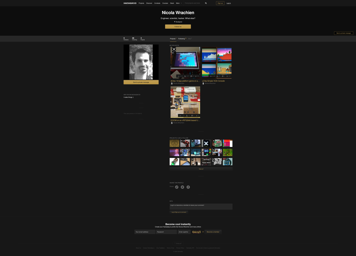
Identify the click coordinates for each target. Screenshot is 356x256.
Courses (165, 3)
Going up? (179, 243)
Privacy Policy (180, 248)
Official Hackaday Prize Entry (184, 141)
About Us (138, 248)
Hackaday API (190, 248)
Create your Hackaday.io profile (165, 227)
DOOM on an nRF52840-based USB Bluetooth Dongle (193, 120)
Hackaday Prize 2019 (174, 49)
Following (182, 38)
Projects (141, 3)
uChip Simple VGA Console (213, 80)
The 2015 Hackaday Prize (182, 141)
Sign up (220, 3)
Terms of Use (170, 248)
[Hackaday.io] (130, 3)
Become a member (213, 232)
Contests (157, 3)
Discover (149, 3)
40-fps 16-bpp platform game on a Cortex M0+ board (192, 80)
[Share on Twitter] (183, 186)
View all (201, 169)
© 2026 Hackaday (178, 251)
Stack (172, 3)
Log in (229, 3)
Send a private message (344, 33)
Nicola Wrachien (178, 83)
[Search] (206, 3)
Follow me (178, 27)
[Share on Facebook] (188, 186)
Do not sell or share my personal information (208, 248)
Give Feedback (160, 248)
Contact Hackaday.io (148, 248)
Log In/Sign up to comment (179, 212)
